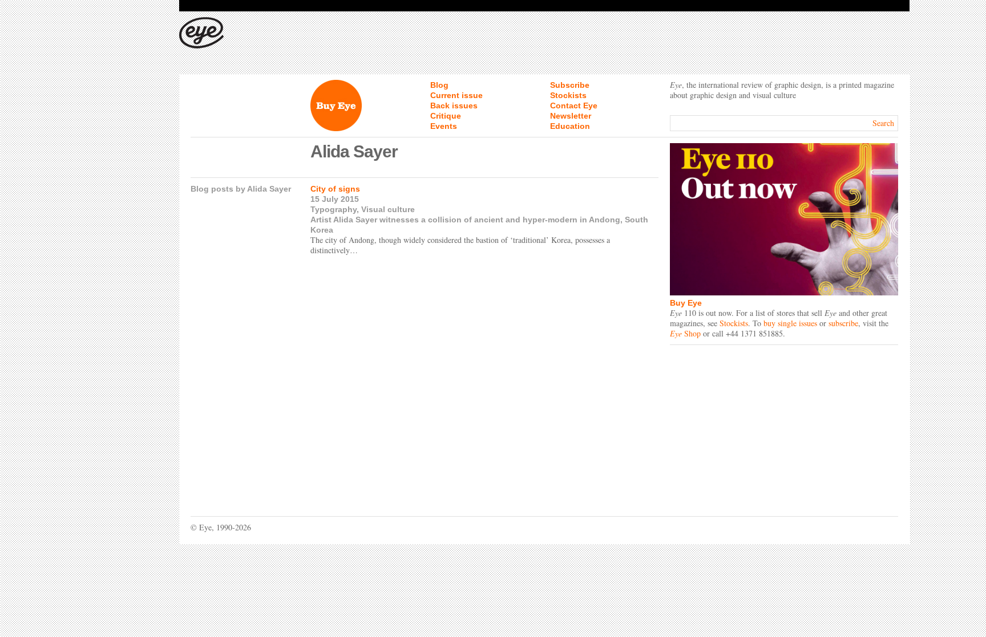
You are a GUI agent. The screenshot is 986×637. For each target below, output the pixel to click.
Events (443, 126)
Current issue (456, 95)
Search (883, 122)
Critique (445, 115)
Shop (685, 333)
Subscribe (569, 85)
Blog (439, 85)
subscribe (843, 323)
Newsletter (570, 115)
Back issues (454, 105)
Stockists (568, 95)
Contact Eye (573, 105)
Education (570, 126)
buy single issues (790, 323)
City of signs (335, 188)
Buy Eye (686, 302)
